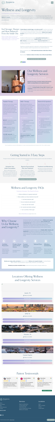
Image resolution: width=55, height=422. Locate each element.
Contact (1, 408)
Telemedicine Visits (22, 406)
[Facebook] (0, 415)
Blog (1, 405)
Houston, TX (27, 334)
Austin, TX (28, 293)
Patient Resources (3, 407)
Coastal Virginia (27, 355)
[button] (52, 383)
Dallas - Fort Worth (41, 405)
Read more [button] (5, 387)
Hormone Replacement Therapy (25, 408)
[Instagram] (2, 415)
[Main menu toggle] (52, 2)
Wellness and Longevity (23, 409)
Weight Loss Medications (23, 404)
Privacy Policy (12, 419)
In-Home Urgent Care (23, 405)
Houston (40, 406)
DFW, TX (27, 314)
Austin (39, 404)
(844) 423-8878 (3, 410)
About (1, 403)
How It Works (2, 404)
